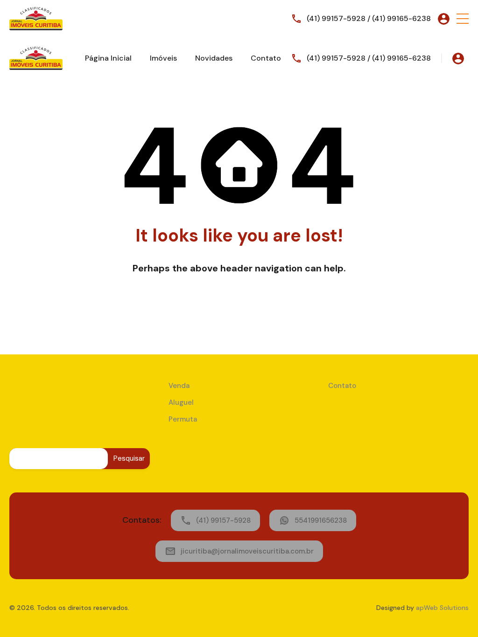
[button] (463, 18)
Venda (179, 385)
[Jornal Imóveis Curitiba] (36, 18)
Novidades (213, 58)
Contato (266, 58)
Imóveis (163, 58)
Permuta (183, 419)
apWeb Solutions (442, 607)
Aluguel (181, 402)
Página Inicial (108, 58)
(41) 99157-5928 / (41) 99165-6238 (369, 18)
